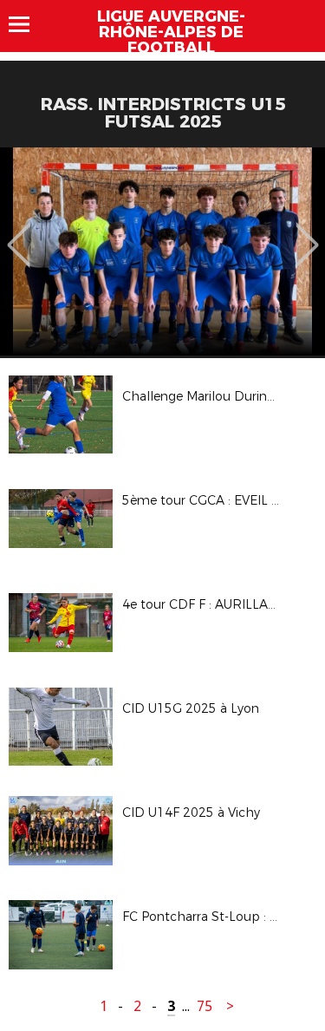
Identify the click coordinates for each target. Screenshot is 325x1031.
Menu (27, 24)
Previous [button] (18, 232)
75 (204, 1006)
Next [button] (307, 232)
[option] (162, 251)
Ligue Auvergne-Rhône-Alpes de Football (171, 32)
